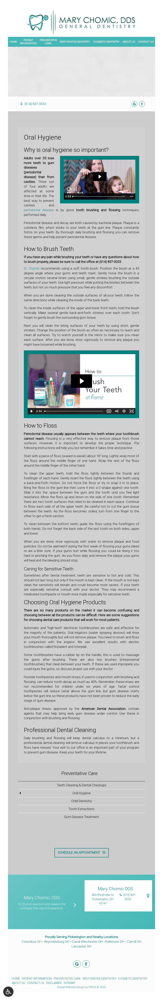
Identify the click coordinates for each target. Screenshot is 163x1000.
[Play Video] (31, 411)
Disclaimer (54, 983)
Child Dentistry (81, 801)
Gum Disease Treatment (81, 817)
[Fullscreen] (131, 411)
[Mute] (116, 411)
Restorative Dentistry (75, 41)
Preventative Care (79, 773)
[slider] (99, 196)
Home (13, 41)
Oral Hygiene (82, 793)
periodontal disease (39, 210)
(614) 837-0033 (110, 262)
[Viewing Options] (8, 991)
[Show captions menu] (109, 411)
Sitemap (69, 983)
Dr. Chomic (32, 268)
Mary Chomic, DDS (42, 897)
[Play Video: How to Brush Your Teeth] (81, 381)
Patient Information (37, 978)
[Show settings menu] (124, 411)
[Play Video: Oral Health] (100, 176)
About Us (129, 41)
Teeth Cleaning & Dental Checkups (81, 785)
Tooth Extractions (81, 809)
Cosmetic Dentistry (106, 41)
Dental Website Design (70, 987)
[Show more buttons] (131, 196)
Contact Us (145, 41)
